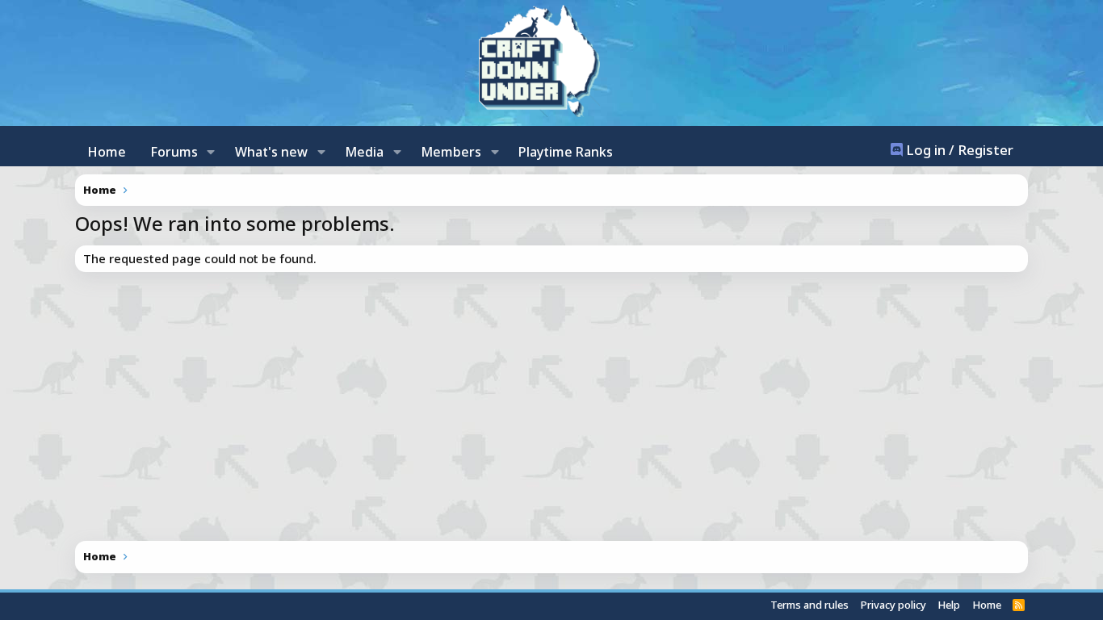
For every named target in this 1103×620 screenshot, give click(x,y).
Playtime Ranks (565, 152)
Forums (174, 152)
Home (106, 152)
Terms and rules (809, 604)
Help (948, 604)
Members (451, 152)
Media (364, 152)
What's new (271, 152)
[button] (211, 151)
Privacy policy (893, 604)
